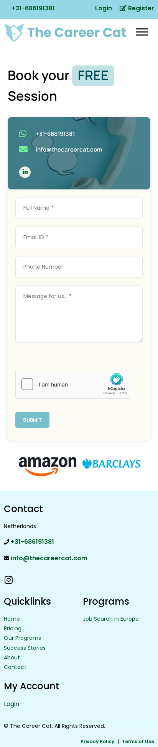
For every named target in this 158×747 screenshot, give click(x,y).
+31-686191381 (32, 8)
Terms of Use (138, 741)
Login (103, 8)
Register (140, 8)
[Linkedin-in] (25, 172)
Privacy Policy (97, 741)
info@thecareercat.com (48, 558)
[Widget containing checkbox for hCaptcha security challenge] (73, 384)
